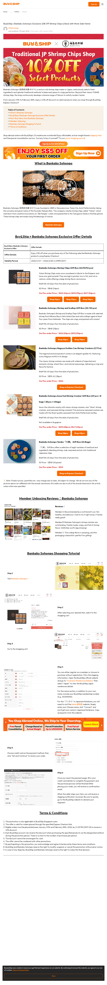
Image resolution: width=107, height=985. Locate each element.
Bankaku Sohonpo (19, 578)
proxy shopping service (75, 138)
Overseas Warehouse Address (79, 681)
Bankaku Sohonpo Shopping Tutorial (25, 124)
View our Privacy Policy (21, 970)
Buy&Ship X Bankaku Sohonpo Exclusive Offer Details (32, 115)
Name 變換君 (77, 704)
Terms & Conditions (18, 127)
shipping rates (96, 135)
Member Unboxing (17, 121)
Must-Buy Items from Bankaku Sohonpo (27, 118)
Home (5, 12)
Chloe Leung (13, 28)
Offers (16, 12)
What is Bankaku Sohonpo (21, 112)
